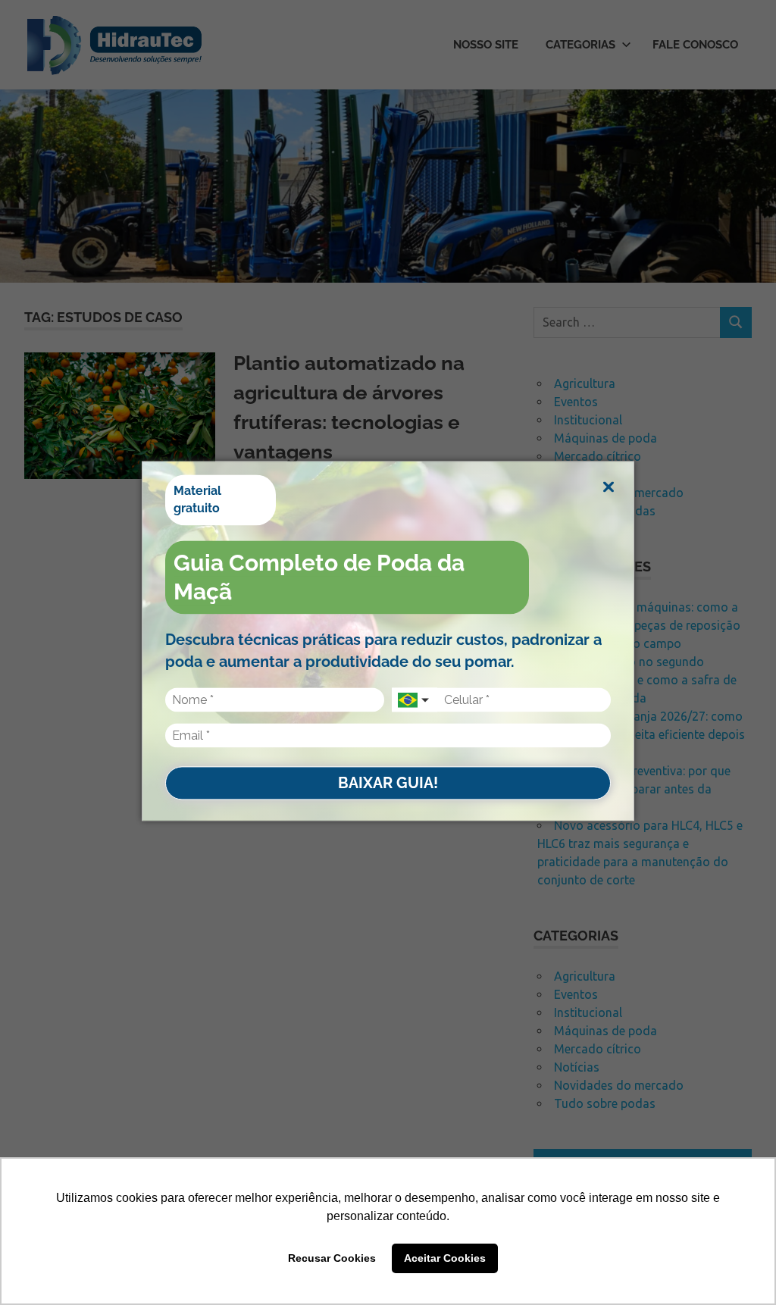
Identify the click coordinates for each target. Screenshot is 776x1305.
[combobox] (414, 700)
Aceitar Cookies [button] (445, 1258)
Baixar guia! (388, 783)
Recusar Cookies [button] (332, 1258)
